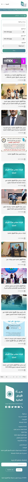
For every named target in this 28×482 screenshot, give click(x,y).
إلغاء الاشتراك (10, 470)
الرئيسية (22, 15)
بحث (14, 51)
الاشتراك (19, 470)
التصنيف (23, 43)
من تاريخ (23, 29)
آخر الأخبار (17, 15)
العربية (7, 4)
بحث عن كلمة (21, 22)
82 (6, 377)
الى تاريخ (23, 36)
